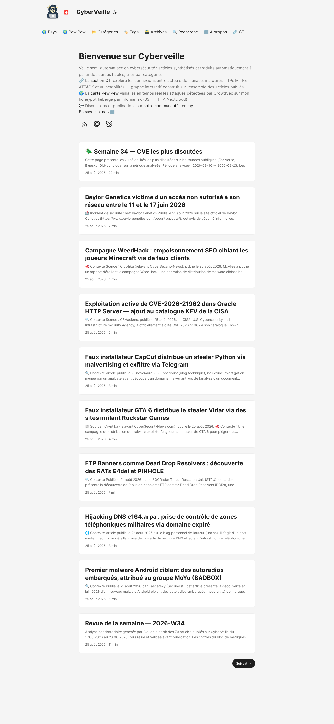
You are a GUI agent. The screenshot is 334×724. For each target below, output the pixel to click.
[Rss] (84, 124)
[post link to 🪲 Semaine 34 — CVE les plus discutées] (167, 161)
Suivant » (243, 663)
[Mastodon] (96, 124)
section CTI (101, 80)
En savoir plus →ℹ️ (97, 111)
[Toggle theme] (115, 12)
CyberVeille (93, 11)
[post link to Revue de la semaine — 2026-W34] (167, 633)
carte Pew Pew (105, 93)
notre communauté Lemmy (168, 105)
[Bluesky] (109, 124)
